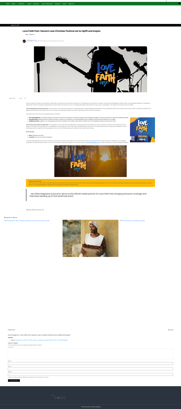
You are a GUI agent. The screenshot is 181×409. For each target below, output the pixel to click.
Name (10, 361)
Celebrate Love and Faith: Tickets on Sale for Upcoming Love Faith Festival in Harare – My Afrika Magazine (42, 340)
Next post (170, 329)
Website (10, 371)
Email (9, 366)
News (13, 4)
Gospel (37, 209)
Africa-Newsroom (47, 4)
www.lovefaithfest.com (93, 142)
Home (8, 4)
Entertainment (29, 209)
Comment (11, 347)
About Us (71, 4)
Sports (29, 4)
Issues (64, 4)
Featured (21, 4)
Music (40, 209)
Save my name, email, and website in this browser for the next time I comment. (29, 377)
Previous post (11, 329)
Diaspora (57, 4)
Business (36, 4)
